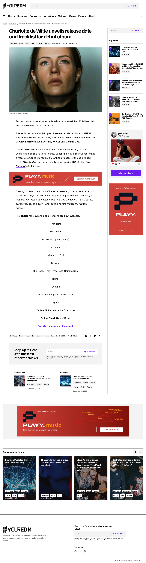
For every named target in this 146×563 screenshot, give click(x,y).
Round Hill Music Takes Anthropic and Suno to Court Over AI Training (131, 99)
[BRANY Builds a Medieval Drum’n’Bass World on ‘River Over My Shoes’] (114, 85)
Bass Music (117, 491)
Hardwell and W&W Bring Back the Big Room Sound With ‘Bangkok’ (132, 116)
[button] (4, 16)
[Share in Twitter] (90, 336)
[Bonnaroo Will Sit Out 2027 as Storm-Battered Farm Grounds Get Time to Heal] (114, 68)
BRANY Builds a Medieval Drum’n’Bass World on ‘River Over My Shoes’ (132, 83)
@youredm (123, 133)
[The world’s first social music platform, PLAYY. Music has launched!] (55, 478)
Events (39, 384)
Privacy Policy (61, 358)
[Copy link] (100, 336)
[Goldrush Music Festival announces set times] (19, 478)
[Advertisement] (126, 209)
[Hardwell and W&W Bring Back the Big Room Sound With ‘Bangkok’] (114, 118)
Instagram (54, 326)
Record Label (30, 43)
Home (5, 24)
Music (21, 43)
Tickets (89, 387)
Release (39, 43)
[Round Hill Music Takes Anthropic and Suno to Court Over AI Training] (114, 101)
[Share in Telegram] (95, 336)
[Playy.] (73, 421)
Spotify (42, 326)
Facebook (67, 326)
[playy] (55, 179)
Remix (79, 495)
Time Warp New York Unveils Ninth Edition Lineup (130, 49)
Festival (46, 384)
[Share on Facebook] (86, 336)
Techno (47, 43)
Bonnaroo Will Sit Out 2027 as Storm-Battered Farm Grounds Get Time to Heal (132, 66)
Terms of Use (73, 358)
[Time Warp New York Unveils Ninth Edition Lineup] (114, 51)
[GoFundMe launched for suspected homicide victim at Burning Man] (32, 381)
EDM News (12, 24)
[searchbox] (78, 6)
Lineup (76, 387)
